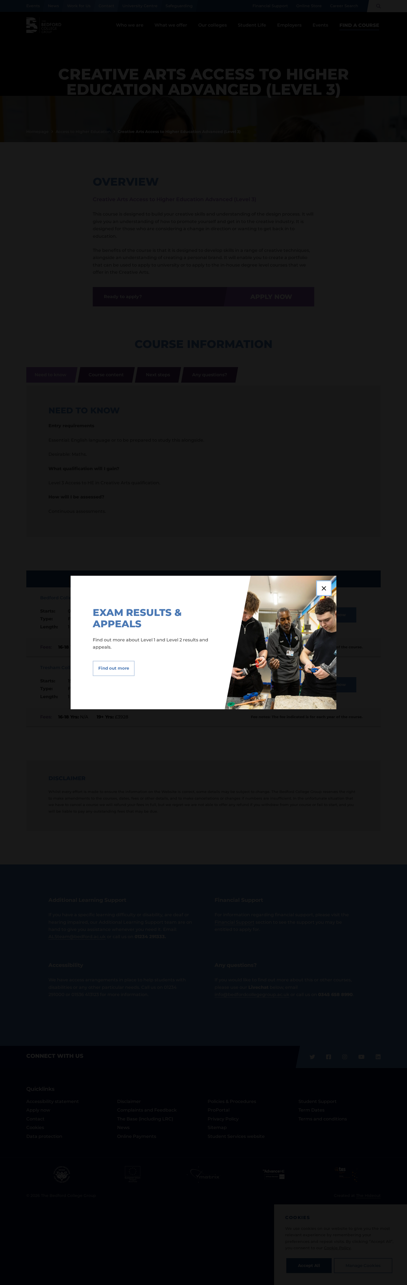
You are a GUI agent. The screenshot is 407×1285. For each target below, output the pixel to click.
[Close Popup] (324, 588)
